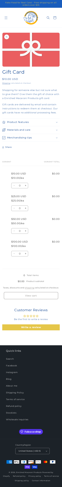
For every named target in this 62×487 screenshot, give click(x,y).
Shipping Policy (15, 392)
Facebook (11, 365)
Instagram (12, 372)
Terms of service (15, 399)
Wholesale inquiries (17, 419)
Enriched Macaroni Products (29, 472)
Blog (8, 379)
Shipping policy (22, 481)
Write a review (31, 327)
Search (10, 359)
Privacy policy (34, 476)
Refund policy (14, 406)
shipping (29, 287)
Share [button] (8, 147)
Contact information (41, 481)
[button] (6, 17)
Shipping (6, 83)
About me (11, 385)
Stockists (11, 412)
